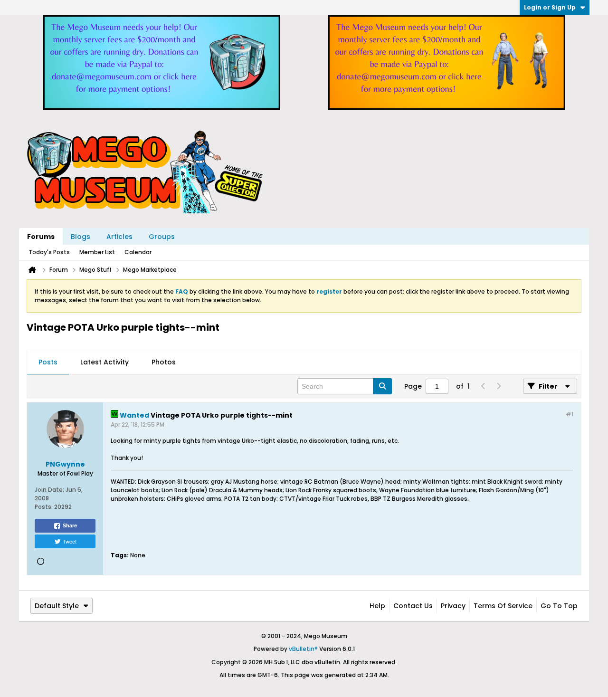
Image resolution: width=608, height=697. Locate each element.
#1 (569, 414)
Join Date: (49, 490)
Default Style (57, 606)
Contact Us (413, 606)
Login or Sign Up (550, 7)
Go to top (559, 606)
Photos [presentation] (164, 362)
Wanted (134, 415)
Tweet (69, 541)
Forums (41, 236)
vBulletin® (303, 649)
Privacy (453, 606)
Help (377, 606)
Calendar (138, 252)
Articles (119, 236)
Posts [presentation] (47, 362)
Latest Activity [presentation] (104, 362)
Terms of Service (503, 606)
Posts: (44, 507)
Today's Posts (49, 252)
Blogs (80, 236)
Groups (162, 236)
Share (70, 525)
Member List (97, 252)
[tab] (48, 362)
